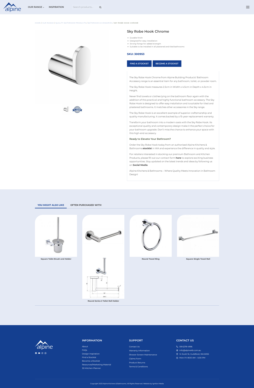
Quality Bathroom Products (70, 23)
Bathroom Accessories (100, 23)
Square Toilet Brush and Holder (56, 259)
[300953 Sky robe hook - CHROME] (72, 67)
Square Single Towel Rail (198, 259)
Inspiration (56, 7)
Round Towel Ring (151, 259)
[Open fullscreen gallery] (106, 101)
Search (101, 7)
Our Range (48, 23)
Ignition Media (158, 384)
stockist (147, 148)
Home (38, 23)
